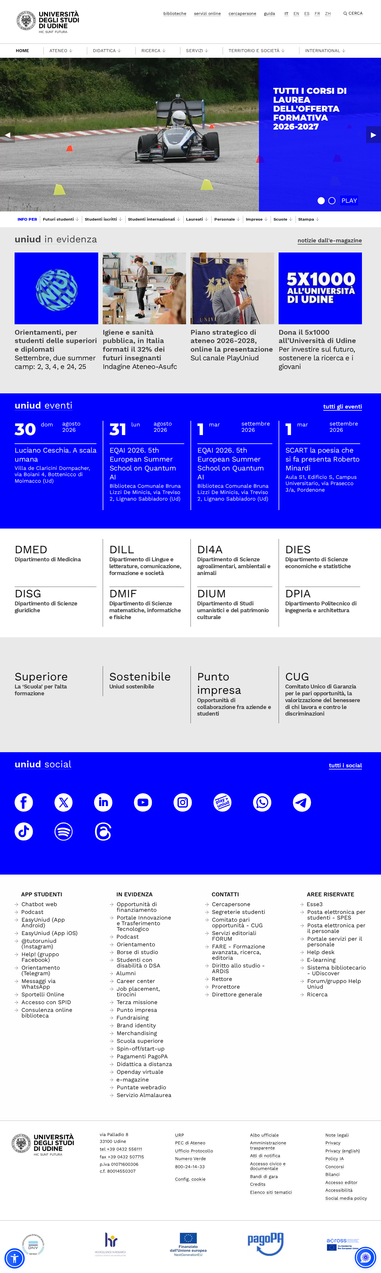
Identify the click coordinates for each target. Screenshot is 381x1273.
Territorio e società (254, 50)
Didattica (104, 50)
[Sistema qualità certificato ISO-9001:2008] (33, 1244)
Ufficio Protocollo (194, 1151)
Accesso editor (341, 1182)
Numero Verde (190, 1158)
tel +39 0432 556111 (121, 1149)
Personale (224, 219)
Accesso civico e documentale (268, 1166)
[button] (321, 200)
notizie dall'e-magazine (330, 240)
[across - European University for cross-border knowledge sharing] (343, 1244)
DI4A (210, 549)
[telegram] (302, 807)
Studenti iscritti (101, 219)
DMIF (123, 593)
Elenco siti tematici (271, 1192)
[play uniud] (222, 807)
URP (179, 1135)
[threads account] (103, 837)
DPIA (298, 593)
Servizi (194, 50)
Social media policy (346, 1198)
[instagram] (183, 807)
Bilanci (332, 1174)
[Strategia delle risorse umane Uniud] (110, 1244)
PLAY (349, 200)
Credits (258, 1184)
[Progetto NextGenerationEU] (188, 1244)
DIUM (211, 593)
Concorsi (334, 1166)
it (286, 13)
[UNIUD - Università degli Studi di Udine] (48, 21)
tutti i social (345, 765)
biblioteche (174, 13)
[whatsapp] (262, 807)
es (307, 13)
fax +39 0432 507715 (122, 1157)
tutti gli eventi (342, 406)
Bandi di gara (264, 1176)
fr (317, 13)
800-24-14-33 (190, 1166)
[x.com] (63, 807)
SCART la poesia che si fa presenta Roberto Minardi (322, 459)
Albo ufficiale (264, 1135)
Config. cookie (190, 1179)
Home (22, 50)
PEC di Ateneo (190, 1143)
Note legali (337, 1135)
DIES (298, 549)
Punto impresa (219, 683)
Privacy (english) (342, 1151)
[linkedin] (103, 807)
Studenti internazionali (151, 219)
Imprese (254, 219)
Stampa (306, 219)
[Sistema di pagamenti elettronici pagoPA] (265, 1244)
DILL (121, 549)
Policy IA (334, 1158)
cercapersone (242, 13)
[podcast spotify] (63, 837)
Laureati (194, 219)
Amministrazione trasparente (268, 1145)
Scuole (280, 219)
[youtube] (143, 807)
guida (269, 13)
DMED (31, 549)
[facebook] (24, 807)
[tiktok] (24, 837)
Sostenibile (140, 676)
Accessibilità (338, 1190)
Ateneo (58, 50)
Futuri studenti (58, 219)
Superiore (41, 676)
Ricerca (150, 50)
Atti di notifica (265, 1155)
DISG (28, 593)
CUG (297, 676)
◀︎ (7, 134)
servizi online (207, 13)
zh (328, 13)
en (296, 13)
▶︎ (373, 134)
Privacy (333, 1143)
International (322, 50)
